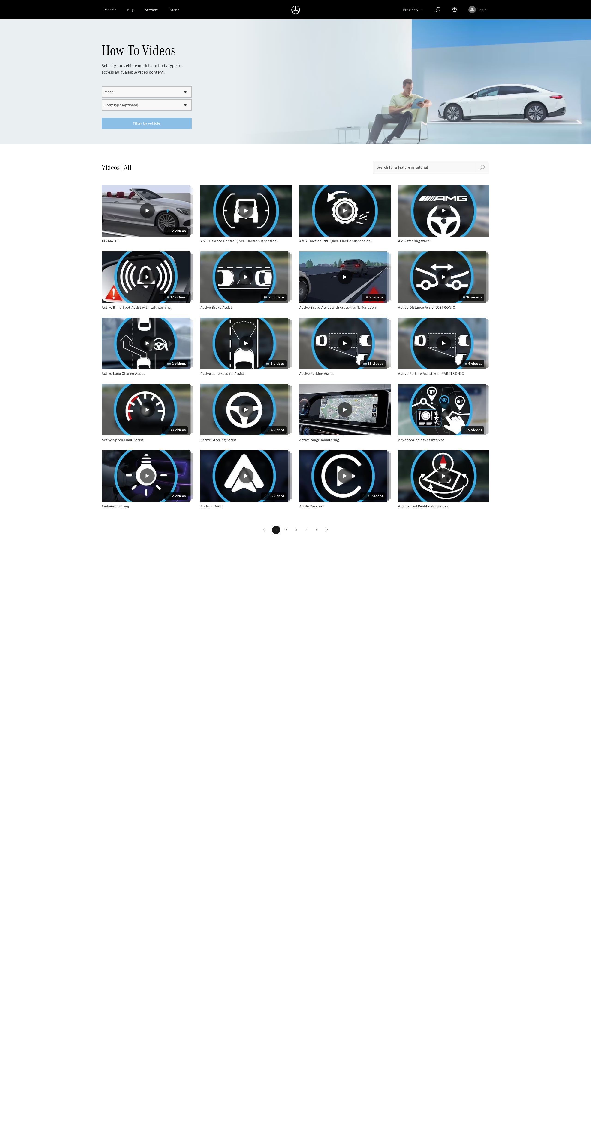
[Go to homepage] (295, 9)
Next (327, 530)
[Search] (438, 9)
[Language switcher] (454, 9)
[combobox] (147, 92)
